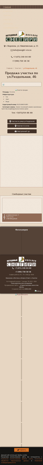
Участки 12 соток (22, 126)
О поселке (8, 11)
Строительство (10, 28)
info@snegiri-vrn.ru (22, 50)
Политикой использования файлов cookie (17, 459)
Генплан (7, 15)
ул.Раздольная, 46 (30, 68)
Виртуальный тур (23, 131)
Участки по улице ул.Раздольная (23, 121)
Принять (23, 450)
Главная (7, 7)
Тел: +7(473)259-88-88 (22, 113)
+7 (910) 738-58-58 (20, 61)
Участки (7, 20)
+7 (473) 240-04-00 (22, 57)
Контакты (8, 24)
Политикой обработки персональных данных (21, 459)
